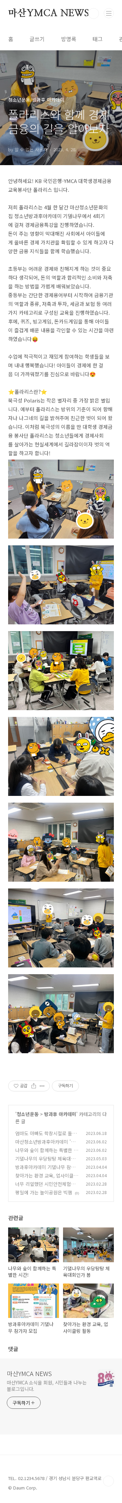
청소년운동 (28, 1114)
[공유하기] (33, 1086)
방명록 (68, 39)
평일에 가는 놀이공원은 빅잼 (43, 1192)
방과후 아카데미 (60, 1114)
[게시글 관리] (42, 1086)
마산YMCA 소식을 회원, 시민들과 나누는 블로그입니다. (47, 1385)
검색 (93, 13)
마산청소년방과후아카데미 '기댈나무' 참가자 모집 (47, 1145)
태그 (98, 39)
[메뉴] (109, 13)
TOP (108, 1481)
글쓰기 (37, 39)
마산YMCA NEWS (48, 13)
